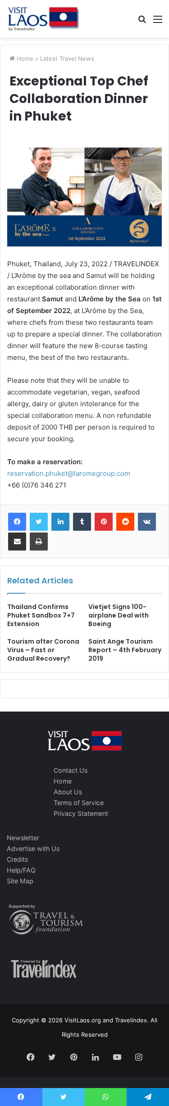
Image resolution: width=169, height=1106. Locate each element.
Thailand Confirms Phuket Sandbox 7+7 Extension (41, 615)
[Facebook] (17, 522)
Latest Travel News (67, 58)
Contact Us (70, 770)
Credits (17, 859)
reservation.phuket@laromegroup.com (68, 473)
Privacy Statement (81, 813)
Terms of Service (79, 802)
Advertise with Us (33, 848)
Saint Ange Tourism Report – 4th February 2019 (124, 650)
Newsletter (23, 838)
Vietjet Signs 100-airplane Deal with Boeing (118, 615)
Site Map (20, 881)
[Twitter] (39, 522)
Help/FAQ (21, 870)
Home (24, 58)
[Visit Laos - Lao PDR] (43, 18)
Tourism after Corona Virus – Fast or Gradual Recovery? (43, 650)
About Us (68, 792)
